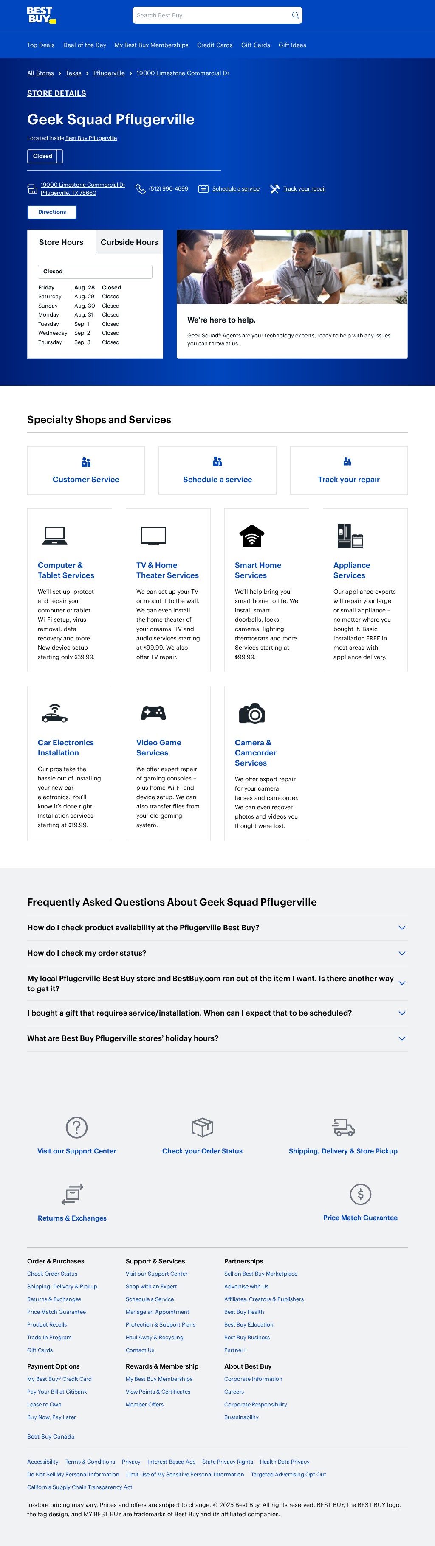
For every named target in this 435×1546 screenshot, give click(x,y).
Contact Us (140, 1350)
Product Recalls (47, 1324)
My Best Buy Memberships (152, 44)
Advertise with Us (246, 1286)
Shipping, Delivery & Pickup (62, 1286)
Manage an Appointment (157, 1311)
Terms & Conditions (90, 1461)
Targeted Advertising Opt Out (288, 1474)
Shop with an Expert (151, 1286)
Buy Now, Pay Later (51, 1417)
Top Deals (41, 44)
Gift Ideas (292, 44)
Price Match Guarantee (360, 1217)
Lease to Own (44, 1404)
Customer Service (86, 478)
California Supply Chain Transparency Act (80, 1487)
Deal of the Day (84, 44)
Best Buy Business (247, 1337)
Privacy (131, 1461)
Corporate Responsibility (255, 1404)
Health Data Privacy (285, 1461)
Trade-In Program (49, 1337)
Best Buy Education (249, 1324)
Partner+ (235, 1350)
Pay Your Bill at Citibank (57, 1391)
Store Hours (61, 241)
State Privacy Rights (227, 1461)
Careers (234, 1391)
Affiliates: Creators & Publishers (264, 1299)
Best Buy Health (244, 1311)
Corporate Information (253, 1378)
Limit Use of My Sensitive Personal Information (185, 1474)
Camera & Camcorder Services (256, 752)
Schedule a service (217, 478)
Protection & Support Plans (160, 1324)
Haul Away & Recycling (155, 1337)
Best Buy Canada (51, 1436)
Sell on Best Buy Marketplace (260, 1273)
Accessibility (43, 1461)
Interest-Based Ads (171, 1461)
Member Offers (145, 1404)
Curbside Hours (129, 241)
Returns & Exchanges (72, 1218)
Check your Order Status (202, 1151)
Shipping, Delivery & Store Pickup (343, 1151)
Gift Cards (255, 44)
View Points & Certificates (158, 1391)
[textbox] (70, 624)
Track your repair (349, 478)
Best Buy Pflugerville (91, 138)
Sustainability (241, 1417)
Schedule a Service (150, 1299)
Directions (52, 211)
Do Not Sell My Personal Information (73, 1474)
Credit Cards (215, 44)
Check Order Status (52, 1273)
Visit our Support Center (76, 1151)
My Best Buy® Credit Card (59, 1378)
